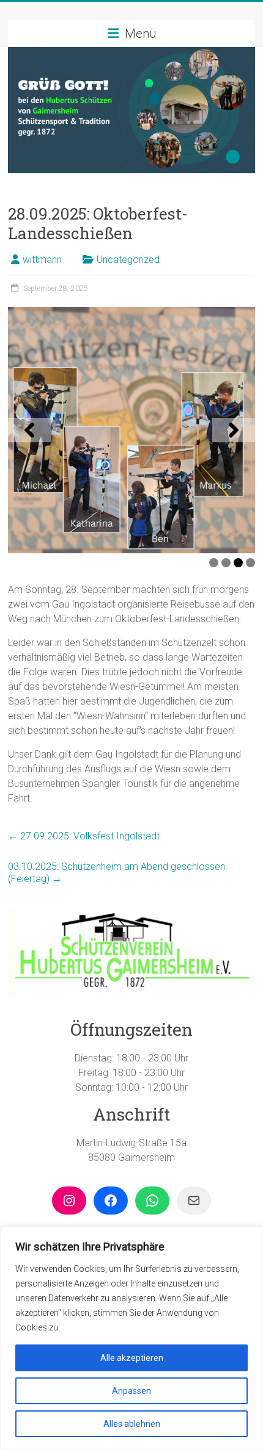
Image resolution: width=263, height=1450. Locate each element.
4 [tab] (250, 562)
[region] (131, 1338)
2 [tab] (226, 562)
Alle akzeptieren (131, 1358)
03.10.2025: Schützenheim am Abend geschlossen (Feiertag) (116, 873)
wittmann (42, 259)
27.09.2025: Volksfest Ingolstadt (84, 836)
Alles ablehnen (131, 1424)
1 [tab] (213, 562)
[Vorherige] (29, 430)
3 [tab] (238, 562)
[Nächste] (233, 430)
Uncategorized (128, 259)
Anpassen (131, 1391)
